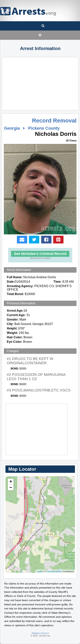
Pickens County (44, 128)
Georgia (12, 128)
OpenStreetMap (54, 571)
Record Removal (54, 120)
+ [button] (11, 481)
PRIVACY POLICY (40, 633)
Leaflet (40, 571)
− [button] (11, 487)
